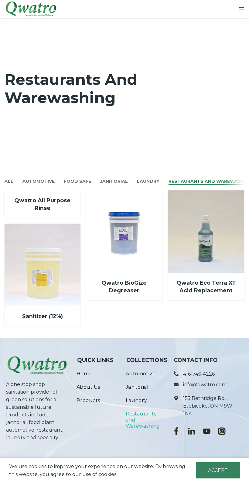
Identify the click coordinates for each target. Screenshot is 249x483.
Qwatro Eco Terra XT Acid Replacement (206, 287)
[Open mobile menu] (241, 9)
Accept (218, 470)
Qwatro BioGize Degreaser (124, 287)
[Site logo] (31, 9)
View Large (157, 195)
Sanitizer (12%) (42, 316)
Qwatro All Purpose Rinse (42, 204)
